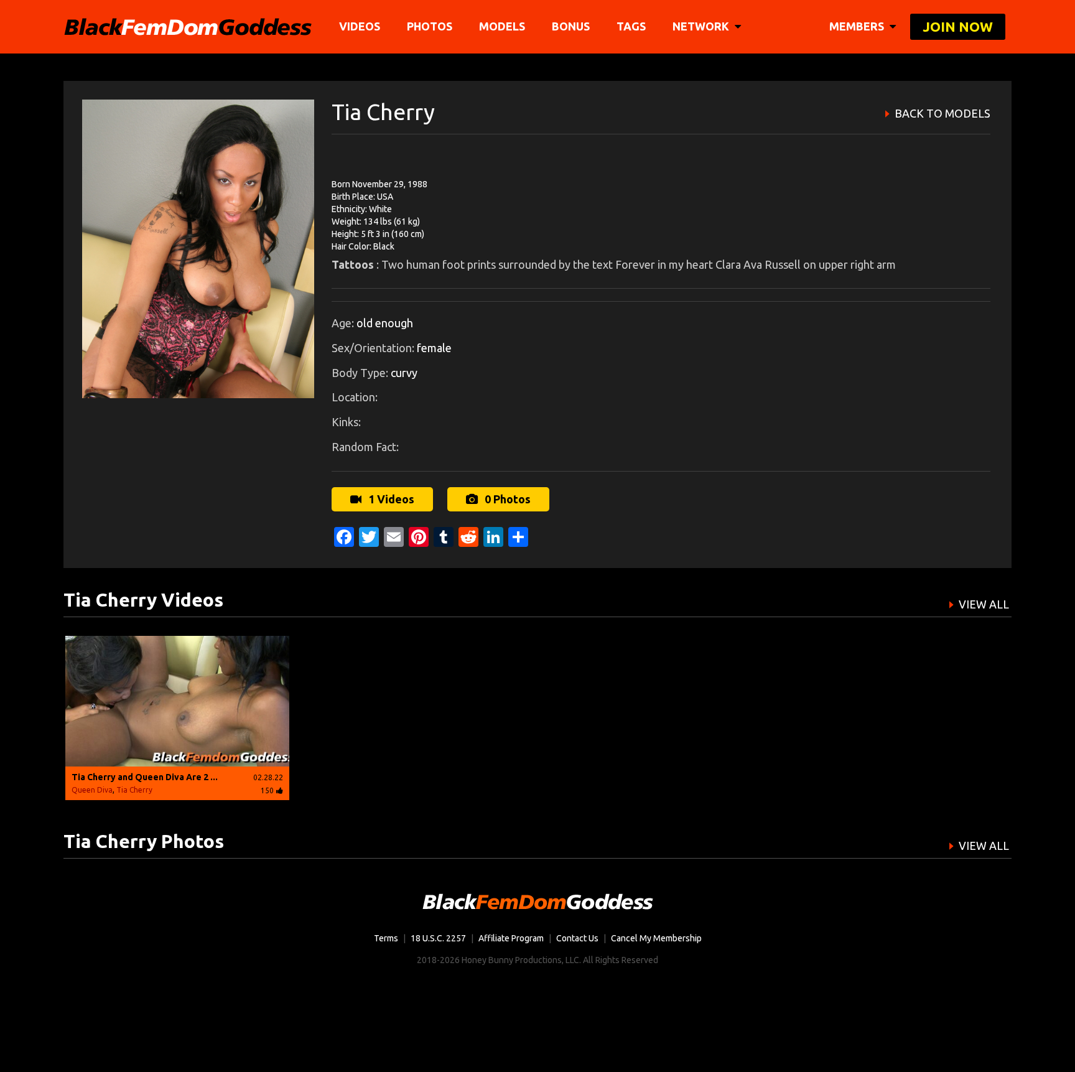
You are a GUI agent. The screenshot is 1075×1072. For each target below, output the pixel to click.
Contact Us (577, 938)
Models (502, 26)
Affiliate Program (511, 938)
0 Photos (506, 499)
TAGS (631, 26)
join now (958, 26)
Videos (359, 26)
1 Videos (390, 499)
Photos (429, 26)
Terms (386, 938)
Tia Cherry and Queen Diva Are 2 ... (145, 777)
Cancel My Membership (656, 938)
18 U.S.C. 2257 (438, 938)
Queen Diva (92, 790)
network (702, 26)
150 (267, 790)
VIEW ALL (984, 604)
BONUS (571, 26)
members (858, 26)
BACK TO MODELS (942, 113)
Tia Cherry (134, 790)
